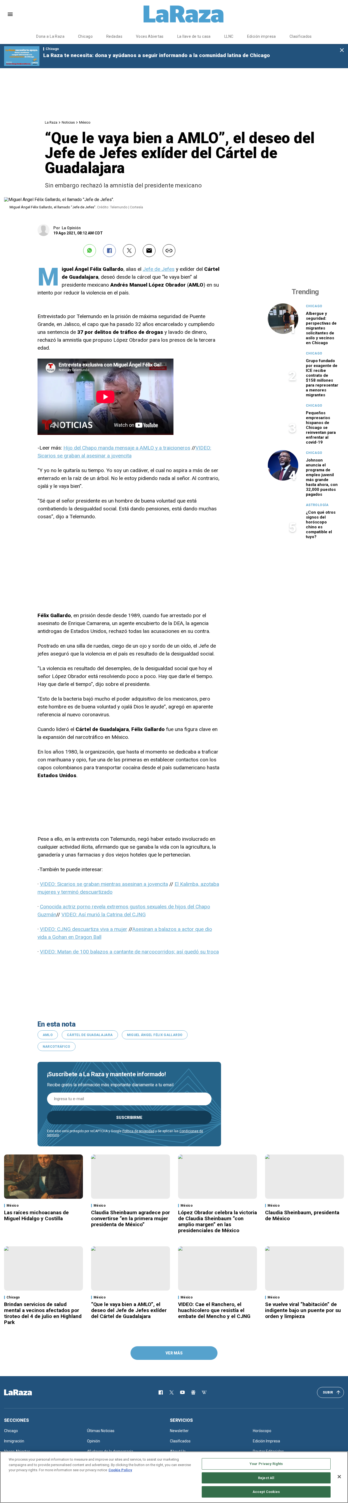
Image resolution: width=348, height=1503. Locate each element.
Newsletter (179, 1431)
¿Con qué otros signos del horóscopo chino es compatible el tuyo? (320, 524)
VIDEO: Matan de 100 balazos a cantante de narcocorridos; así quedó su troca (129, 952)
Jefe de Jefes (159, 269)
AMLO (48, 1035)
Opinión (93, 1441)
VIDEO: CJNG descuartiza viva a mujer (83, 929)
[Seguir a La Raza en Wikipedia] (204, 1392)
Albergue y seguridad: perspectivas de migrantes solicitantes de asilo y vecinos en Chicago (321, 328)
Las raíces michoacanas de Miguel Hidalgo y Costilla (36, 1215)
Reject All (266, 1478)
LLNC (229, 36)
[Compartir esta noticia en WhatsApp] (89, 250)
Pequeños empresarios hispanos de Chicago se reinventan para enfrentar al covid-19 (321, 427)
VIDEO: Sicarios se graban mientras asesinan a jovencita (104, 884)
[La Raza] (183, 14)
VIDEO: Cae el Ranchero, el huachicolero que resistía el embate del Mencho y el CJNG (214, 1310)
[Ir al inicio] (26, 1392)
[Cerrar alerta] (342, 50)
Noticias (68, 122)
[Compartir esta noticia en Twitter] (129, 250)
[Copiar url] (169, 250)
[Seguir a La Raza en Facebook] (160, 1392)
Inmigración (14, 1441)
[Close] (339, 1477)
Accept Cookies (266, 1492)
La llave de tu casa (194, 36)
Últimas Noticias (100, 1431)
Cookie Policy (120, 1470)
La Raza (51, 122)
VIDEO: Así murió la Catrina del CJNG (103, 914)
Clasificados (301, 36)
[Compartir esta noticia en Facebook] (109, 250)
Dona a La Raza (50, 36)
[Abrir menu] (10, 14)
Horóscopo (262, 1431)
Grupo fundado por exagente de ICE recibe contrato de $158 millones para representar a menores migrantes (322, 377)
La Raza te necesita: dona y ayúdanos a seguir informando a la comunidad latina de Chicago (156, 55)
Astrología (317, 505)
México (85, 122)
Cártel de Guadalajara (90, 1035)
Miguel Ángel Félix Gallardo (155, 1035)
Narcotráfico (56, 1047)
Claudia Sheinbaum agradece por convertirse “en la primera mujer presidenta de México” (130, 1218)
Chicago (85, 36)
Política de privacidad (138, 1131)
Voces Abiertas (150, 36)
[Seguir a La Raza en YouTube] (182, 1392)
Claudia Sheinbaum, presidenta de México (302, 1215)
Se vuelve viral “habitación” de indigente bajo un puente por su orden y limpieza (303, 1310)
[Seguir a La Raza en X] (171, 1392)
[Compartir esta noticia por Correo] (149, 250)
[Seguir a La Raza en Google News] (193, 1392)
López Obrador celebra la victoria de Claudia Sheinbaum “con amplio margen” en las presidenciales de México (217, 1221)
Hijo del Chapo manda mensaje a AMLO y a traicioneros (126, 448)
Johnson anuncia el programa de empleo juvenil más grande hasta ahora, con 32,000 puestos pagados (322, 477)
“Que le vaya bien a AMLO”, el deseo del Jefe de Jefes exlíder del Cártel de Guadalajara (129, 1310)
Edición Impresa (266, 1441)
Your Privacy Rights (266, 1464)
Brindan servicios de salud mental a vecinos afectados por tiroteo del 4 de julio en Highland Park (43, 1313)
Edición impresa (261, 36)
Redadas (114, 36)
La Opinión (71, 228)
